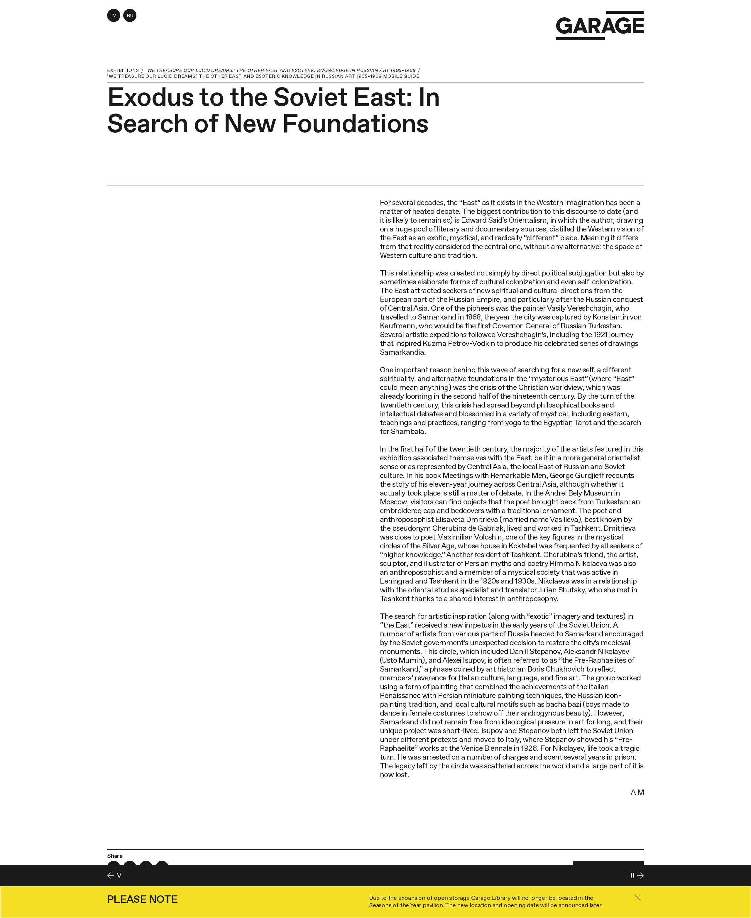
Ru (130, 15)
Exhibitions (123, 70)
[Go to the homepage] (600, 26)
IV (113, 15)
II (632, 875)
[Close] (637, 898)
